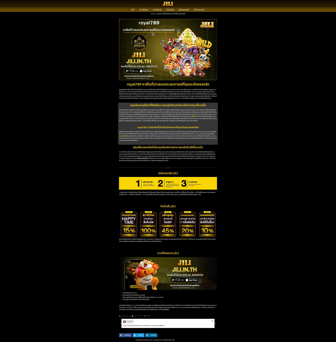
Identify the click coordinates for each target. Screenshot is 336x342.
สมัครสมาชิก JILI (175, 195)
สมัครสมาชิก (183, 9)
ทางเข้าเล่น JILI (129, 308)
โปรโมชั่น (170, 9)
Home (153, 14)
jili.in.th (135, 293)
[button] (121, 323)
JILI (133, 9)
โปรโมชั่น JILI (185, 239)
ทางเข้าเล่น (157, 9)
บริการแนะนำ (199, 9)
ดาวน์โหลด (143, 9)
